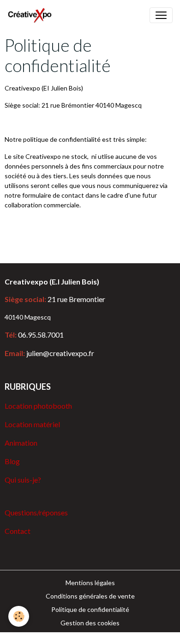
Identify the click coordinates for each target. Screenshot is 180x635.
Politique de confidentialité (90, 609)
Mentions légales (90, 583)
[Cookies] (18, 616)
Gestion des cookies (90, 623)
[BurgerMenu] (161, 15)
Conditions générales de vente (90, 596)
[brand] (31, 15)
